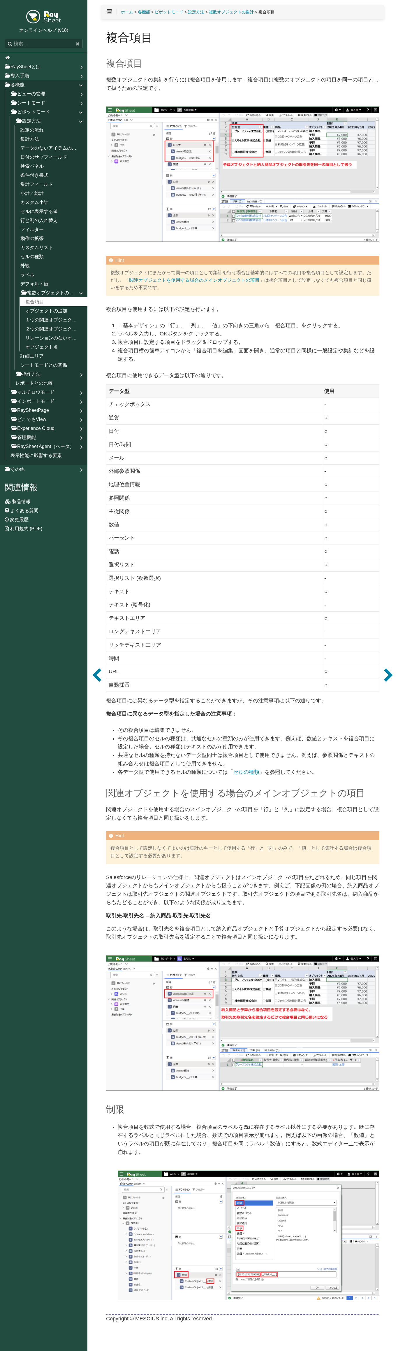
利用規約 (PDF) (25, 528)
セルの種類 (246, 772)
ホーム (127, 12)
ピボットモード (169, 12)
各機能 (144, 12)
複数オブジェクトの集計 (231, 12)
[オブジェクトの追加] (388, 675)
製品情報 (21, 501)
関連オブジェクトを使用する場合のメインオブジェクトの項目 (194, 280)
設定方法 (196, 12)
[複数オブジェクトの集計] (96, 675)
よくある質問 (23, 510)
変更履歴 (19, 519)
